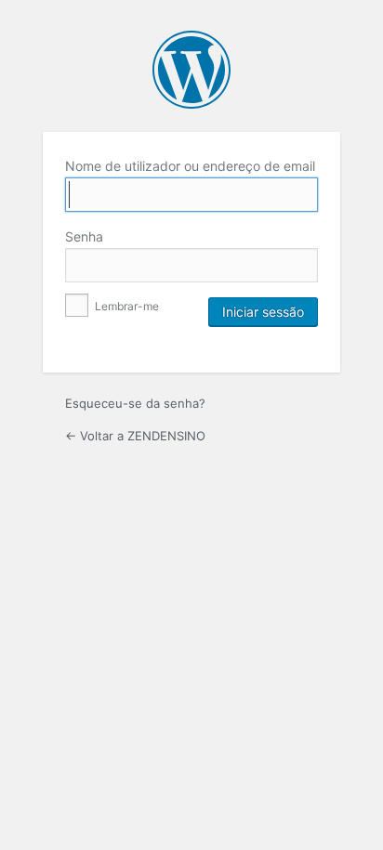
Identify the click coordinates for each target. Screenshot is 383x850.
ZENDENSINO (191, 70)
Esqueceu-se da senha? (135, 403)
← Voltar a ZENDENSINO (135, 435)
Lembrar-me (125, 306)
